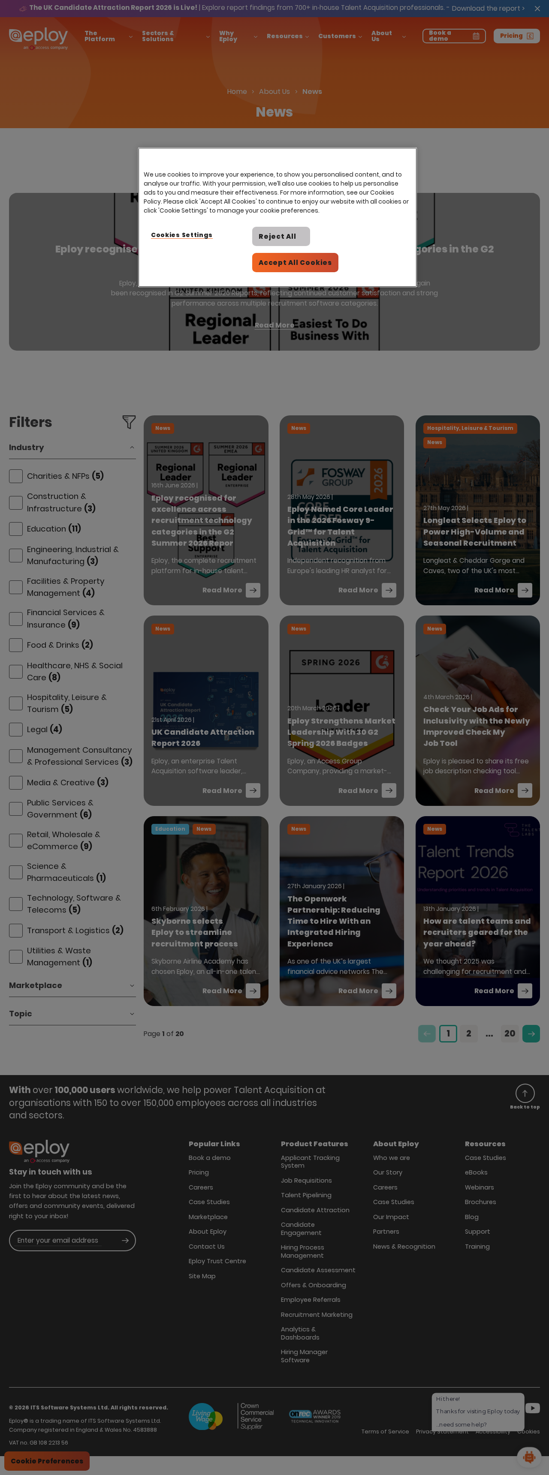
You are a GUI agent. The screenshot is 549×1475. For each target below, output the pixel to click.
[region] (277, 217)
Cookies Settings (182, 235)
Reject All (277, 236)
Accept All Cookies (295, 262)
